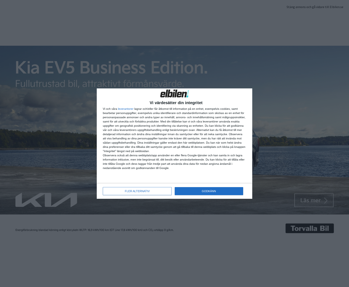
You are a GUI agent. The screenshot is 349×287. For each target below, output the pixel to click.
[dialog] (174, 143)
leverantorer (126, 108)
